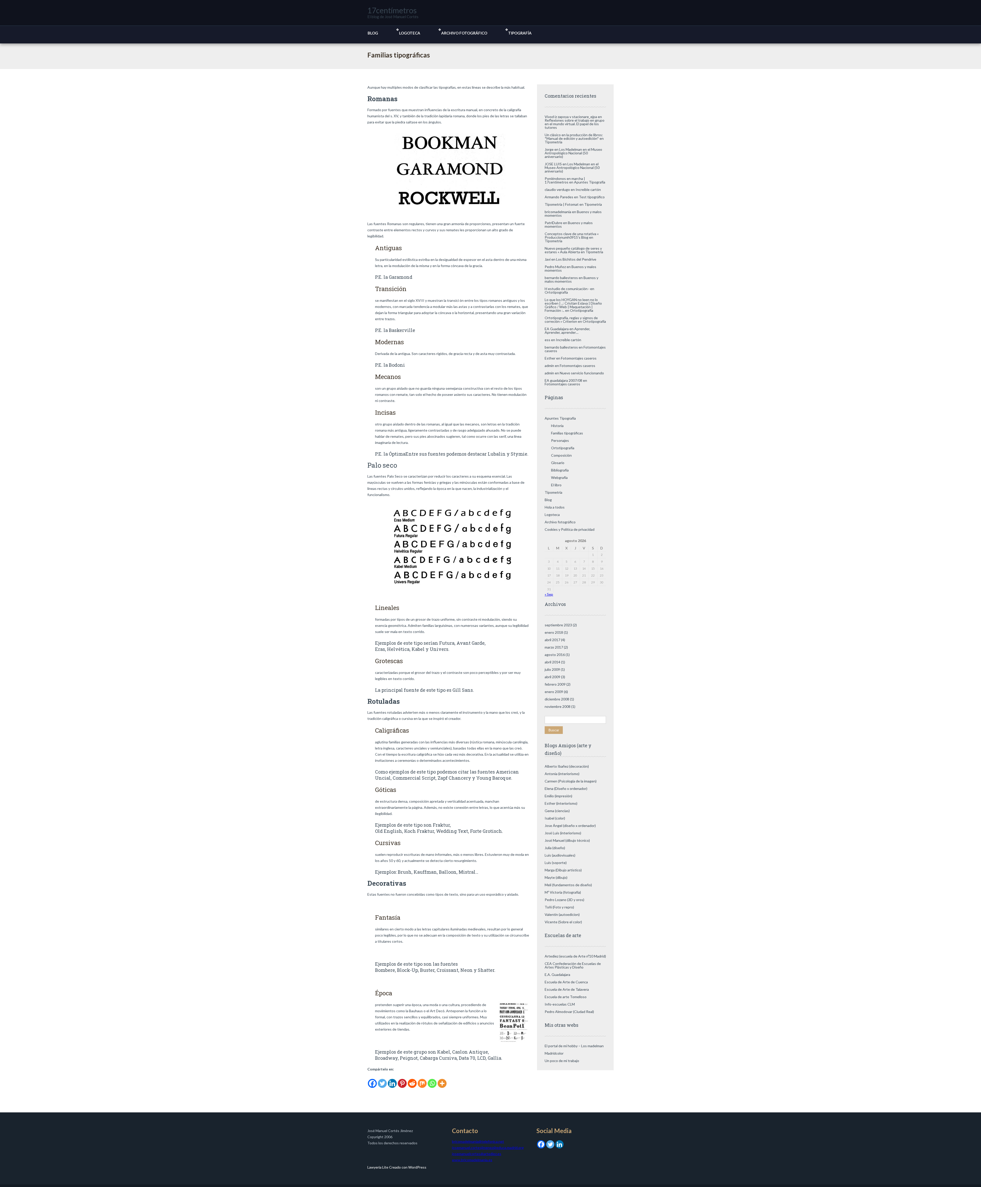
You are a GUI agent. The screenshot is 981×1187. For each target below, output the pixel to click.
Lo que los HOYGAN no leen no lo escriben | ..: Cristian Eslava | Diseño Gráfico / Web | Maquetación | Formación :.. (573, 305)
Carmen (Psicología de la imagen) (571, 781)
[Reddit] (412, 1080)
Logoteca (409, 33)
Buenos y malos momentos (569, 224)
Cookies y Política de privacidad (569, 529)
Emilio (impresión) (558, 796)
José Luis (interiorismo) (563, 833)
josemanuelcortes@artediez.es (476, 1153)
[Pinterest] (402, 1080)
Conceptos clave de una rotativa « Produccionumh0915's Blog (572, 235)
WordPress (416, 1167)
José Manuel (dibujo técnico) (567, 840)
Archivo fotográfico (464, 33)
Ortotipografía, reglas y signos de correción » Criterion (571, 320)
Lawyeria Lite (378, 1167)
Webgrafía (559, 477)
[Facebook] (372, 1080)
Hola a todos (555, 507)
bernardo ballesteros (561, 277)
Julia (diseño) (555, 848)
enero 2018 (554, 632)
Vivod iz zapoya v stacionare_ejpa (571, 116)
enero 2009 (554, 691)
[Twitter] (382, 1080)
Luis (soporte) (556, 862)
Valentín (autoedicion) (562, 914)
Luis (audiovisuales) (560, 855)
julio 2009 (552, 669)
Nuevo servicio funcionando (582, 373)
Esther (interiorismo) (561, 803)
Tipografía (520, 33)
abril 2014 (552, 662)
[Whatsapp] (432, 1080)
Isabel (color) (555, 818)
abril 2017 (552, 640)
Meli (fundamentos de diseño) (568, 885)
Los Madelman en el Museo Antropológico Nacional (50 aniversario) (573, 153)
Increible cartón (588, 189)
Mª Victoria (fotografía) (563, 892)
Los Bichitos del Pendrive (576, 259)
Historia (557, 425)
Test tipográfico (592, 197)
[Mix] (422, 1080)
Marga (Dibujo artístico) (563, 870)
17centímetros (392, 10)
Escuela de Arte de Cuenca (566, 982)
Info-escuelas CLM (560, 1004)
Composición (561, 455)
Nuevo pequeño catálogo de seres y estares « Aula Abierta (573, 250)
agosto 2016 (555, 654)
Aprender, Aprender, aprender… (567, 331)
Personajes (560, 440)
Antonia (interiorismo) (562, 773)
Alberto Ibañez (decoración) (567, 766)
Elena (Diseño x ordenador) (566, 788)
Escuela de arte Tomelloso (566, 997)
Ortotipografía (556, 292)
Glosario (557, 462)
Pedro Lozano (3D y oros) (564, 899)
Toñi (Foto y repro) (559, 907)
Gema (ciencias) (557, 811)
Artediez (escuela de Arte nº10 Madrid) (575, 956)
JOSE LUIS (553, 164)
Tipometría (553, 142)
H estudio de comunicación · (567, 288)
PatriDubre (553, 223)
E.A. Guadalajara (557, 974)
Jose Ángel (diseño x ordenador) (570, 825)
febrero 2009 (555, 684)
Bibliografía (560, 470)
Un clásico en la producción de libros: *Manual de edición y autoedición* (574, 137)
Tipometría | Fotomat (562, 204)
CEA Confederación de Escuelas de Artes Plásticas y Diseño (573, 965)
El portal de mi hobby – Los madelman (574, 1046)
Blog (373, 33)
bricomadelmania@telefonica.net (478, 1141)
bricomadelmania (558, 212)
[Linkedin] (392, 1080)
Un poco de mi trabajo (562, 1060)
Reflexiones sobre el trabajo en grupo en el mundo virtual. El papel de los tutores (574, 124)
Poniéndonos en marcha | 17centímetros (565, 180)
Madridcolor (554, 1053)
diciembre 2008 (557, 699)
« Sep (549, 594)
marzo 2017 (554, 647)
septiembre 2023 (558, 625)
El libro (556, 485)
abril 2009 (552, 677)
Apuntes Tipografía (589, 182)
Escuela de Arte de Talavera (567, 989)
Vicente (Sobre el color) (563, 922)
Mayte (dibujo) (556, 877)
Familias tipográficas (567, 433)
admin (549, 365)
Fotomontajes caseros (579, 358)
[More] (442, 1080)
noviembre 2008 (557, 706)
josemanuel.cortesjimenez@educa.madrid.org (488, 1147)
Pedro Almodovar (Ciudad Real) (569, 1011)
